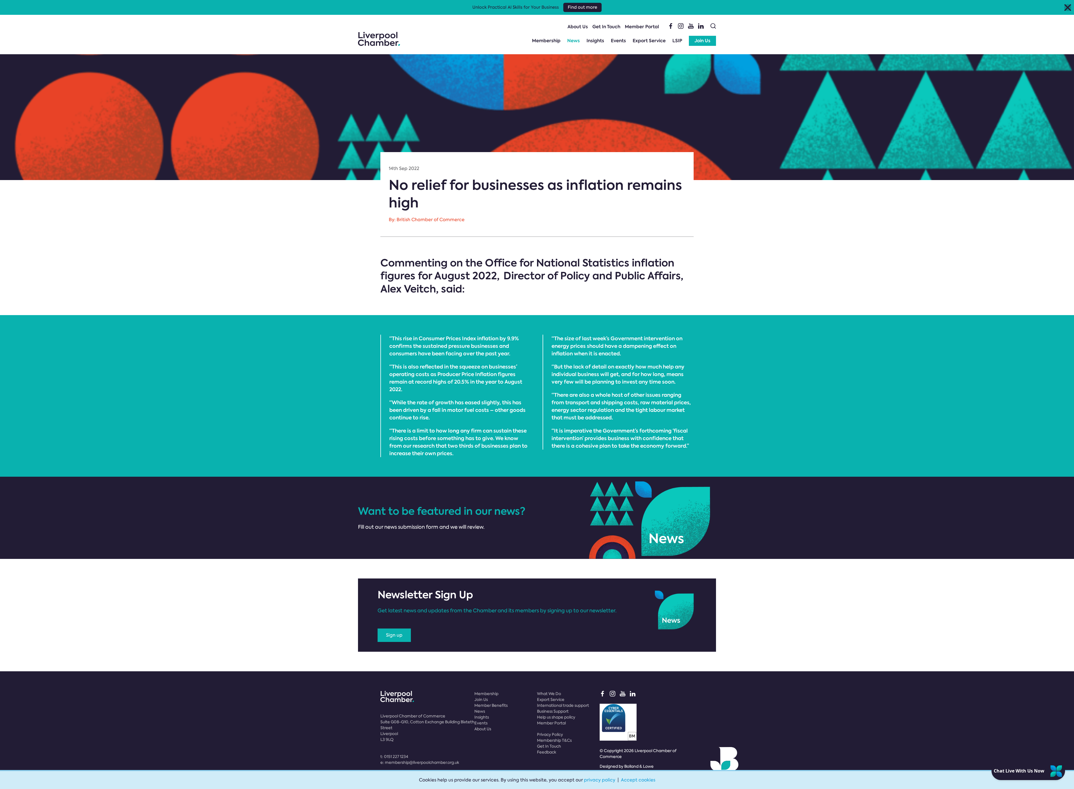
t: (394, 756)
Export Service (649, 40)
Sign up (394, 635)
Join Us (702, 40)
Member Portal (642, 26)
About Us (577, 26)
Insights (595, 40)
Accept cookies (638, 780)
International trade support (563, 705)
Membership (546, 40)
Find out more (582, 7)
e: (419, 762)
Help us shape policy (556, 717)
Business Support (553, 711)
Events (618, 40)
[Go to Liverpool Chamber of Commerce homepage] (379, 39)
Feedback (546, 752)
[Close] (1067, 7)
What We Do (549, 693)
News (573, 40)
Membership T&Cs (554, 740)
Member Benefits (491, 705)
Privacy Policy (550, 734)
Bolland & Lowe (639, 766)
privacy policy (599, 780)
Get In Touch (606, 26)
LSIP (677, 40)
